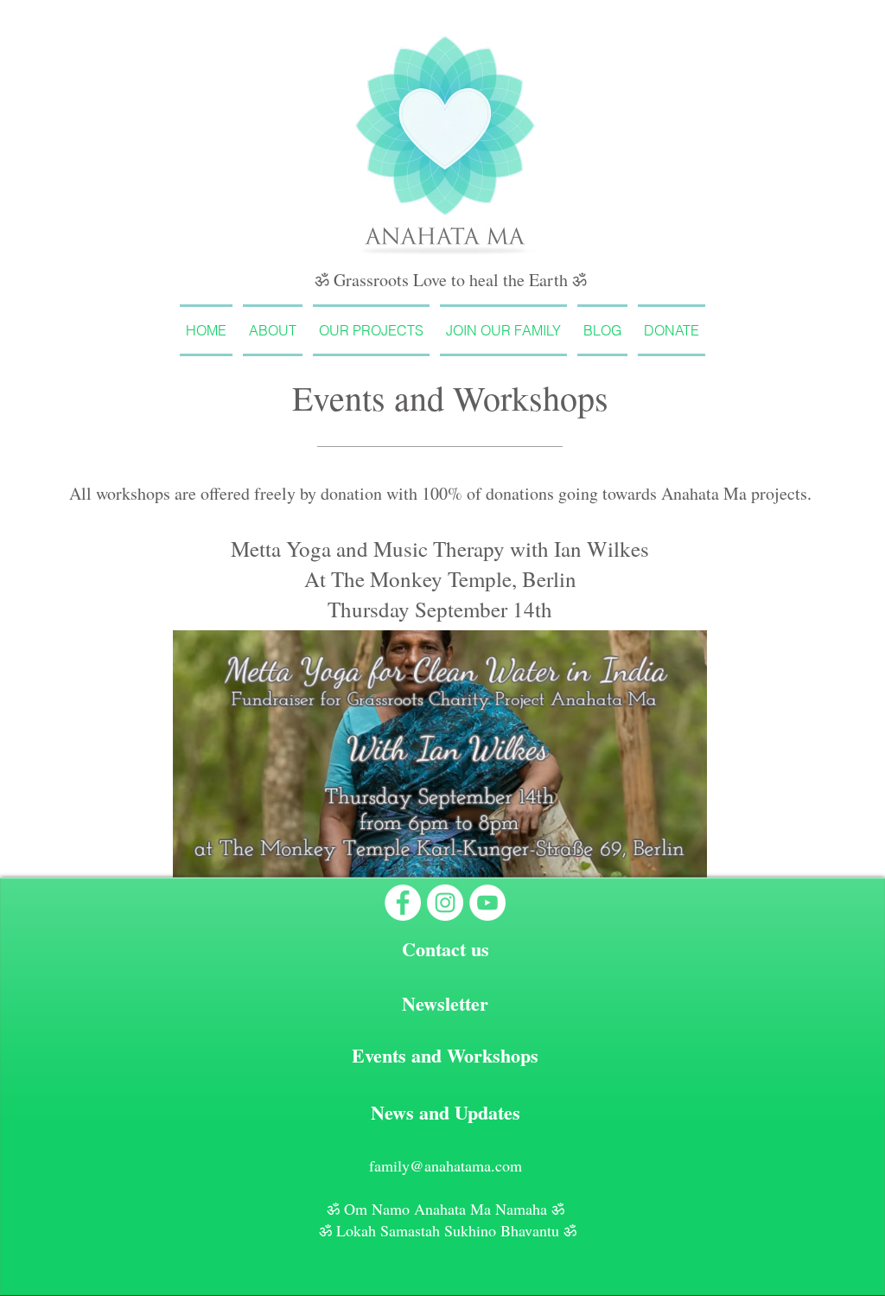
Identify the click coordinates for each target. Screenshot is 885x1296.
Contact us (445, 949)
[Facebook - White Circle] (403, 902)
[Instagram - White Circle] (445, 902)
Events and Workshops (445, 1055)
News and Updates (445, 1112)
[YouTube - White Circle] (487, 902)
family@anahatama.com (445, 1165)
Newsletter (445, 1003)
